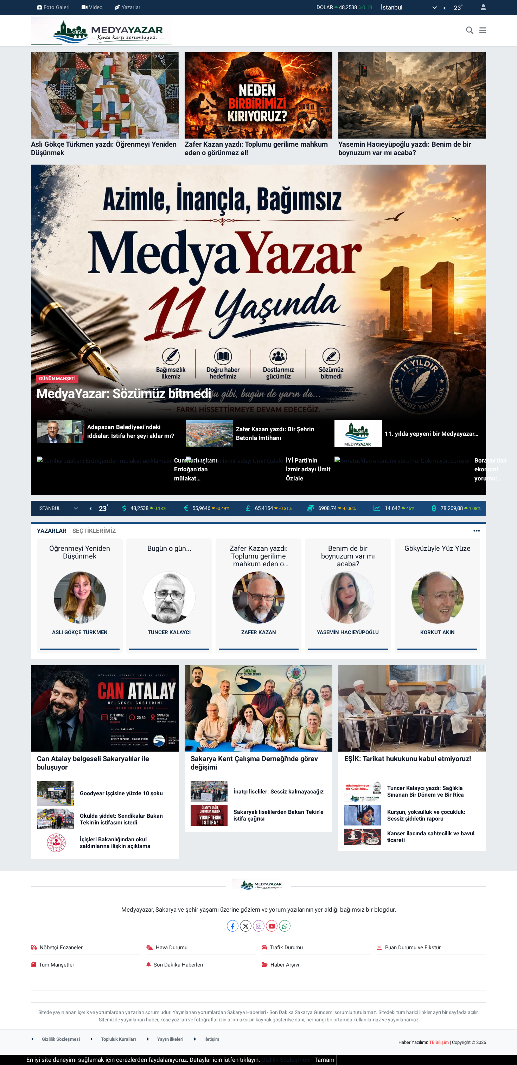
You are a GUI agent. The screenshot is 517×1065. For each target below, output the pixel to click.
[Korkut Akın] (437, 596)
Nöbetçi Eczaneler (61, 947)
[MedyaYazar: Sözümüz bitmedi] (258, 291)
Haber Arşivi (284, 965)
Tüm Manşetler (56, 965)
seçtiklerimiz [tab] (94, 530)
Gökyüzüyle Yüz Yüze (437, 548)
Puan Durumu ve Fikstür (413, 947)
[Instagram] (258, 926)
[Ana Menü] (482, 30)
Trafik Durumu (286, 947)
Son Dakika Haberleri (178, 965)
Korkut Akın (437, 632)
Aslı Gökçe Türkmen (80, 632)
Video (96, 7)
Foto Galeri (57, 7)
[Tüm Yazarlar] (476, 530)
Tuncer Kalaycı (169, 632)
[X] (245, 926)
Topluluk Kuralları (118, 1039)
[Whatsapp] (285, 926)
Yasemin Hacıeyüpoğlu (348, 632)
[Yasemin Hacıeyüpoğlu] (347, 596)
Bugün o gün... (169, 548)
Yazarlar (131, 7)
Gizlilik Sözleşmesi (60, 1039)
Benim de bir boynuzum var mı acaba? (348, 556)
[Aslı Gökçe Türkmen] (79, 596)
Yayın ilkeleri (169, 1039)
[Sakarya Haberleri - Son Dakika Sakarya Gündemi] (101, 30)
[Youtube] (271, 926)
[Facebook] (232, 926)
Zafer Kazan (258, 632)
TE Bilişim (439, 1042)
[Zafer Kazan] (258, 596)
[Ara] (470, 30)
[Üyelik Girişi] (480, 7)
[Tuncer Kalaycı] (169, 596)
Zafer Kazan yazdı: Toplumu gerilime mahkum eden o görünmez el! (259, 556)
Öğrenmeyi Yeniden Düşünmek (79, 552)
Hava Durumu (171, 947)
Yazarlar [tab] (51, 530)
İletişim (211, 1039)
